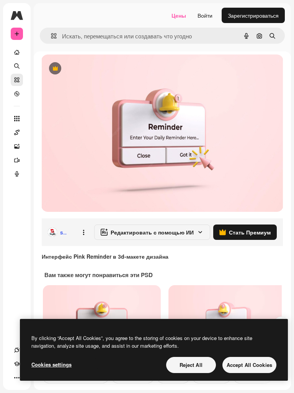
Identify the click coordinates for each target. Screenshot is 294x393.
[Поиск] (17, 66)
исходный (93, 69)
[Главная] (17, 52)
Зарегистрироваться (253, 15)
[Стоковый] (17, 80)
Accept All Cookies (249, 364)
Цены (179, 15)
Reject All (191, 364)
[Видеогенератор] (17, 160)
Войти (205, 15)
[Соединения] (17, 350)
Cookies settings (51, 364)
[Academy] (17, 364)
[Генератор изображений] (17, 146)
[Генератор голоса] (17, 174)
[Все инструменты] (17, 118)
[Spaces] (17, 132)
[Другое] (17, 378)
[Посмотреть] (17, 94)
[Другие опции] (83, 232)
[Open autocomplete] (50, 36)
